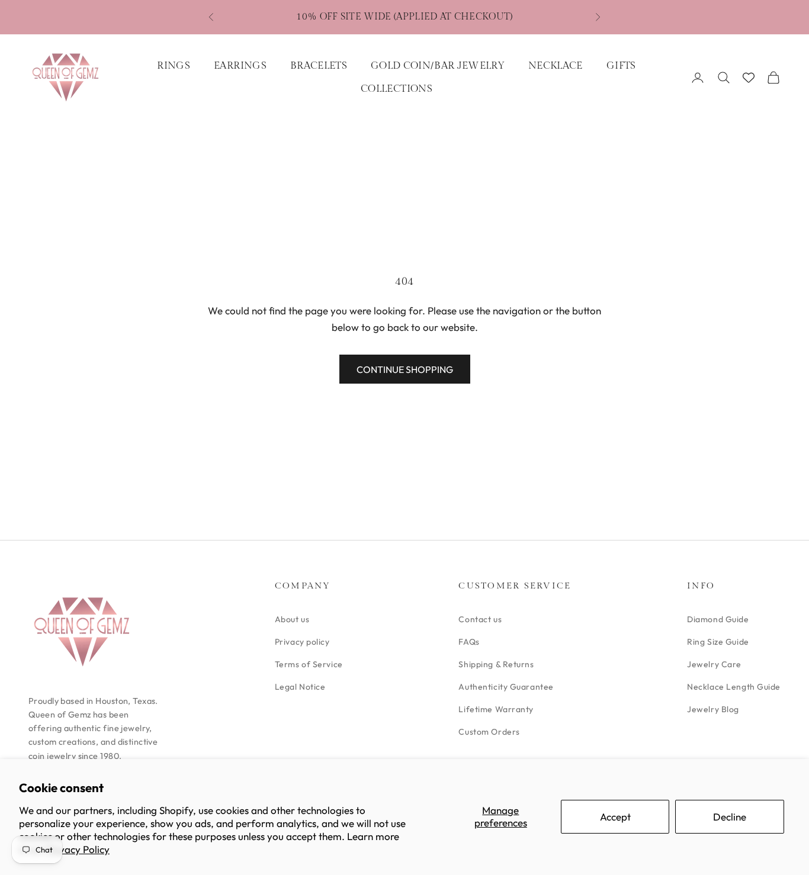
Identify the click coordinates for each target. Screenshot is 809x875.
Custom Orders (488, 731)
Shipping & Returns (496, 664)
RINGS (173, 66)
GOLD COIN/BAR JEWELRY (438, 66)
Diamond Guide (718, 619)
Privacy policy (302, 641)
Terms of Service (309, 664)
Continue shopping (405, 369)
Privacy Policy (78, 849)
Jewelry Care (714, 664)
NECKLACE (555, 66)
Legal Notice (300, 686)
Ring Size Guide (718, 641)
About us (292, 619)
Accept (615, 816)
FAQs (468, 641)
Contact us (480, 619)
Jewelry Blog (713, 709)
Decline (729, 816)
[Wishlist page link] (749, 77)
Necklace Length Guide (734, 686)
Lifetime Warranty (496, 709)
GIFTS (621, 66)
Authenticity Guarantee (505, 686)
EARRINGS (240, 66)
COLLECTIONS (396, 89)
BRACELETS (318, 66)
